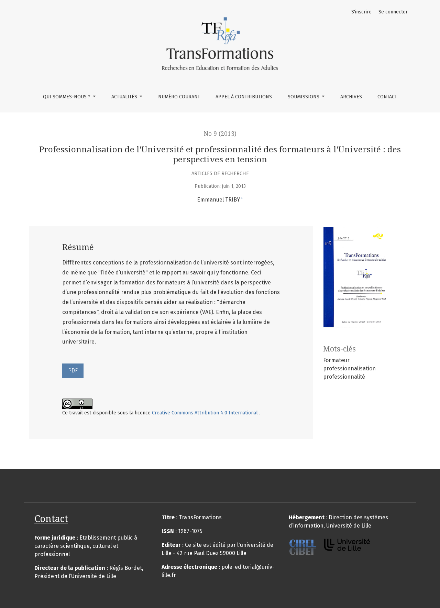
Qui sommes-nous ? (67, 97)
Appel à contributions (244, 97)
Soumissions (304, 97)
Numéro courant (179, 97)
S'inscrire (361, 12)
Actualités (125, 97)
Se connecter (393, 12)
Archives (351, 97)
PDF (73, 370)
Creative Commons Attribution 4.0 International (205, 413)
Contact (387, 97)
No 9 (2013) (220, 133)
